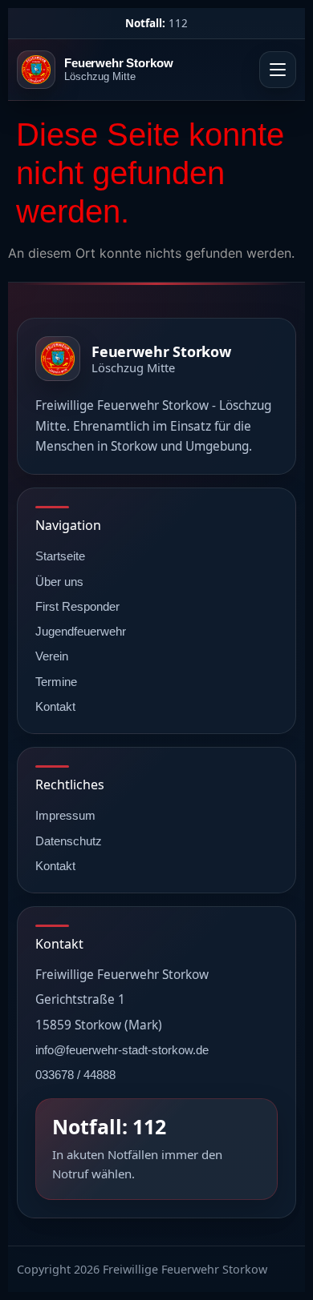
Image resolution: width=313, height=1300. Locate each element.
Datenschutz (68, 841)
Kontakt (55, 706)
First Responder (77, 606)
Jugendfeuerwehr (80, 631)
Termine (56, 681)
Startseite (60, 556)
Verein (51, 656)
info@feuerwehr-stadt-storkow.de (122, 1050)
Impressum (65, 815)
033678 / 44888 (75, 1074)
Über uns (59, 581)
